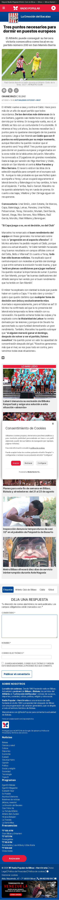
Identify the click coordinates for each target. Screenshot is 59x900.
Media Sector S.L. (34, 472)
